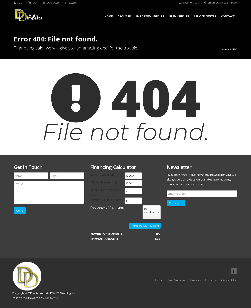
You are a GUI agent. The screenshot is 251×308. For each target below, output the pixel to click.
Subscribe (175, 203)
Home (109, 16)
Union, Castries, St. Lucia (222, 3)
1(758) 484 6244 (191, 3)
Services (195, 280)
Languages (53, 3)
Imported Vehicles (150, 16)
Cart (35, 3)
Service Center (205, 16)
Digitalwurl (52, 297)
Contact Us (228, 280)
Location (211, 280)
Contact (228, 16)
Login (20, 3)
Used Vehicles (179, 16)
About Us (124, 16)
